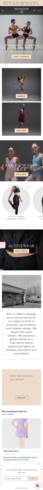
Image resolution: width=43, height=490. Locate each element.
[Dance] (21, 84)
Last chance (21, 57)
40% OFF (21, 174)
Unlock (21, 398)
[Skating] (21, 119)
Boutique (21, 251)
